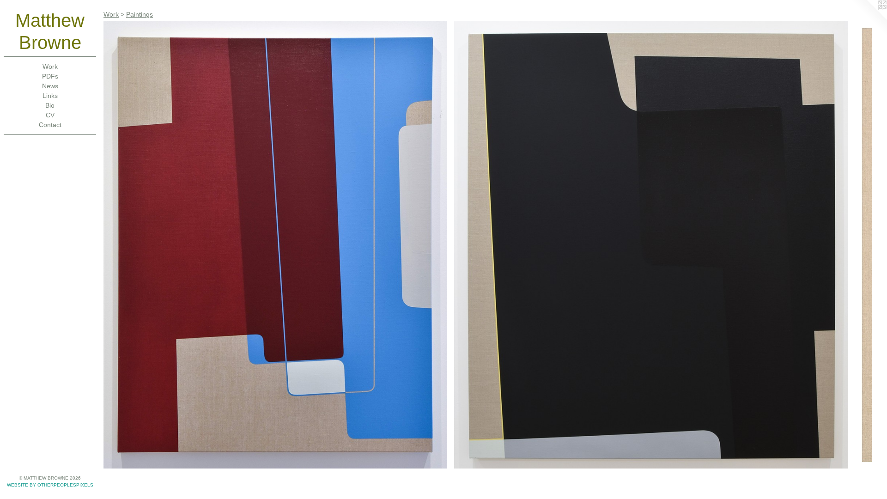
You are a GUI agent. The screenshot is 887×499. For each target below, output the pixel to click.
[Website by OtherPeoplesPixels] (868, 18)
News (50, 86)
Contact (50, 124)
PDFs (50, 76)
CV (50, 115)
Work (50, 66)
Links (50, 95)
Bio (50, 105)
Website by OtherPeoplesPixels (50, 484)
